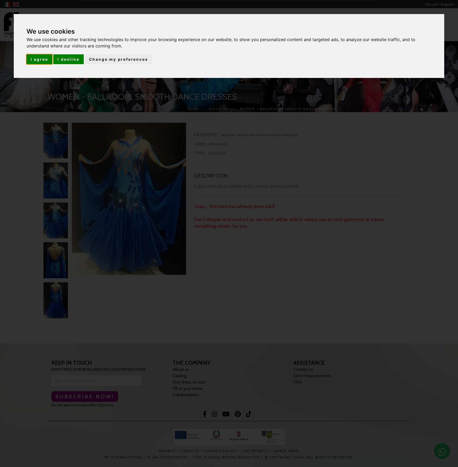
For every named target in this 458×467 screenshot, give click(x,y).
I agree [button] (39, 59)
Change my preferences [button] (118, 59)
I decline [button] (68, 59)
